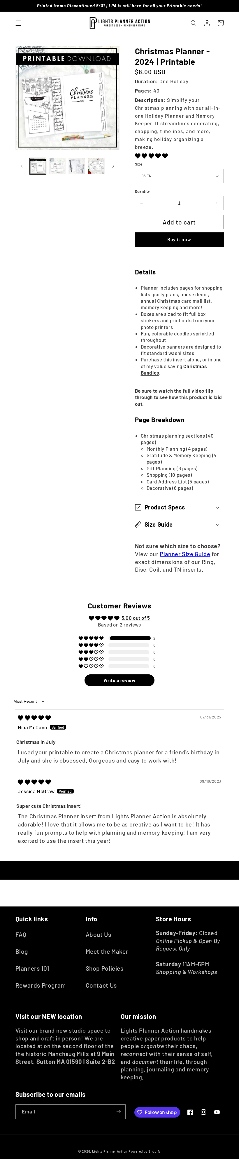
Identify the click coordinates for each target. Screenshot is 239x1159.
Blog (21, 951)
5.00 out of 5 (136, 618)
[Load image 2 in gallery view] (57, 166)
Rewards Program (40, 985)
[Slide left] (21, 166)
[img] (34, 718)
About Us (98, 934)
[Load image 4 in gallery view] (96, 166)
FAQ (21, 934)
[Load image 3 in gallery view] (76, 166)
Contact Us (101, 985)
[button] (18, 23)
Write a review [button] (119, 680)
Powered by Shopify (145, 1151)
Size (139, 163)
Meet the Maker (107, 951)
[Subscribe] (118, 1111)
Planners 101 (32, 968)
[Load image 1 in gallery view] (38, 166)
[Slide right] (113, 166)
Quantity (142, 191)
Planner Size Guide (185, 553)
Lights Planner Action (109, 1151)
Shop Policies (105, 968)
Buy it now (179, 239)
